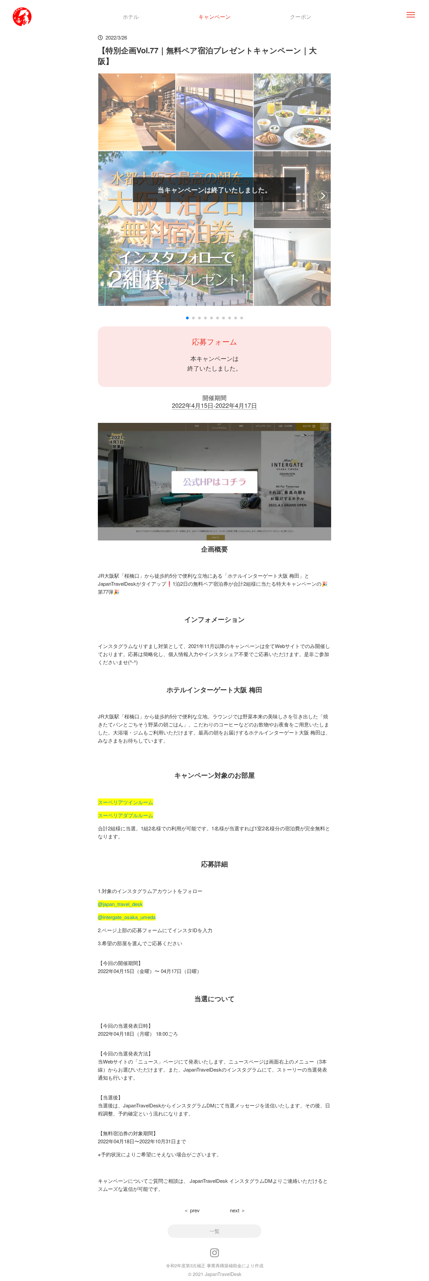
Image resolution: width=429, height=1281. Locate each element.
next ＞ (238, 1210)
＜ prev (192, 1210)
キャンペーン (214, 16)
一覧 (214, 1230)
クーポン (300, 16)
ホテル (131, 16)
